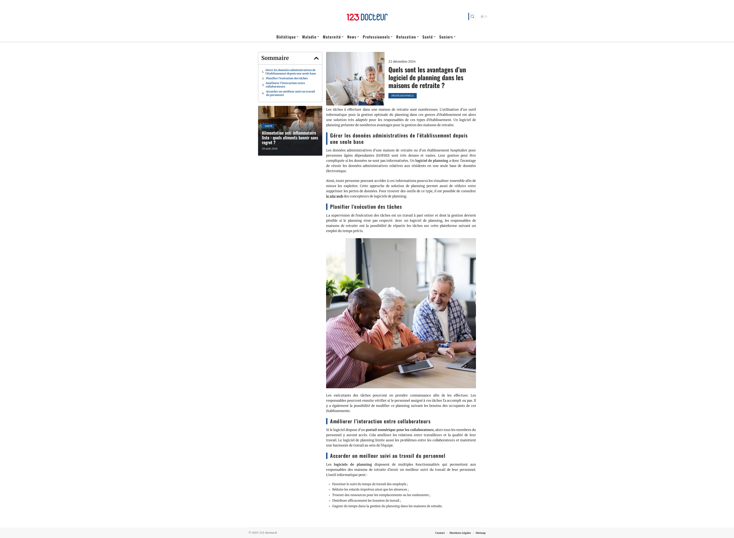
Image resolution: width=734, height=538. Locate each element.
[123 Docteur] (367, 16)
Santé (268, 126)
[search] (472, 16)
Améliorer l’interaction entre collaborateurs (285, 84)
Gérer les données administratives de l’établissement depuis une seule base (291, 71)
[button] (316, 58)
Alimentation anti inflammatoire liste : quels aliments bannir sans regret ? (290, 137)
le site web (334, 196)
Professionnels (402, 95)
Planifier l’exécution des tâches (287, 78)
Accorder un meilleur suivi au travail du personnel (290, 93)
